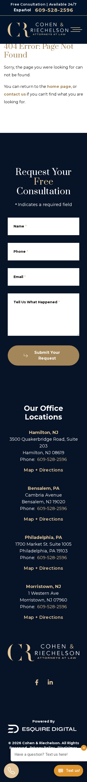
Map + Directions (43, 470)
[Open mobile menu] (75, 30)
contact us (15, 94)
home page (59, 86)
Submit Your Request (47, 355)
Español (22, 10)
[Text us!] (68, 771)
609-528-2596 (54, 10)
